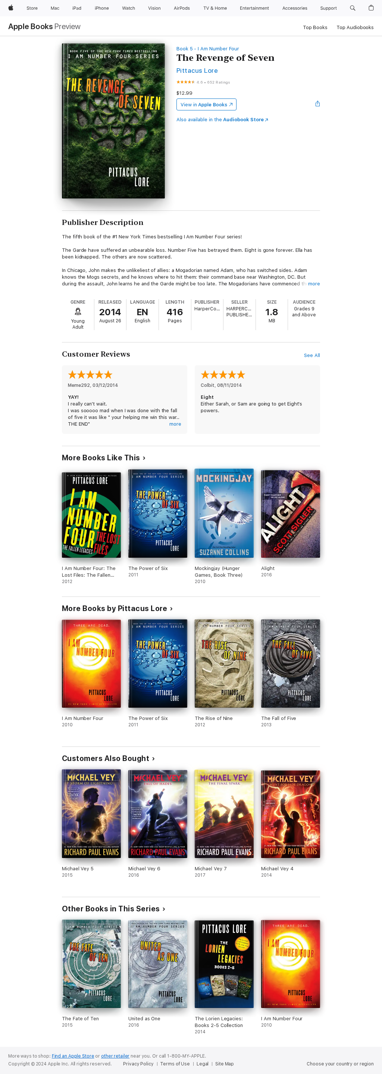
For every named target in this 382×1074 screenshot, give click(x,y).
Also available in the (220, 119)
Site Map (224, 1064)
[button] (352, 8)
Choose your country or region (340, 1064)
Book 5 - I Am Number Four (207, 48)
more (314, 283)
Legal (203, 1064)
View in (204, 104)
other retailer (115, 1056)
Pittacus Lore (197, 70)
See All (312, 355)
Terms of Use (175, 1064)
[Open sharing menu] (318, 104)
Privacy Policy (138, 1064)
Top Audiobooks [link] (355, 27)
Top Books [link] (315, 27)
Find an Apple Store (73, 1056)
